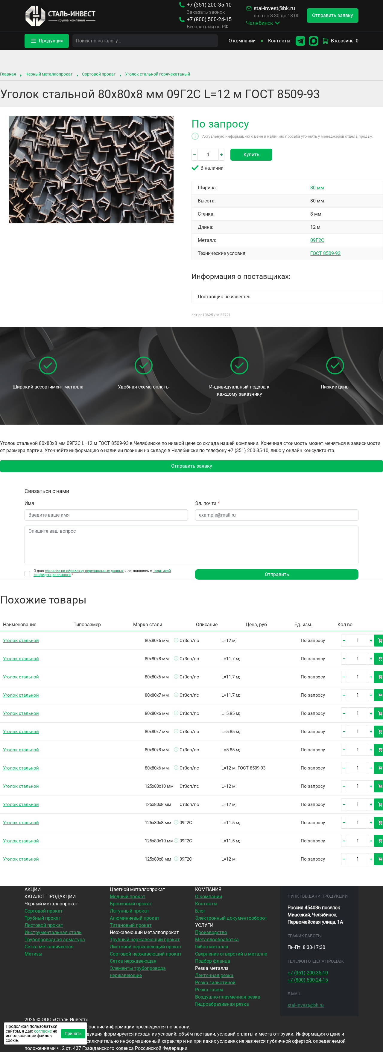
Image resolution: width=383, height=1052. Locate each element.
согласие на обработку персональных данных (84, 571)
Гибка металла (211, 947)
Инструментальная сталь (53, 932)
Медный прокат (127, 896)
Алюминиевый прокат (134, 918)
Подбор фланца (212, 961)
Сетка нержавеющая (133, 961)
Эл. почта (207, 503)
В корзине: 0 (344, 41)
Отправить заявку (191, 466)
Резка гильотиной (215, 982)
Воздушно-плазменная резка (227, 997)
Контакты (279, 41)
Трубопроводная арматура (55, 939)
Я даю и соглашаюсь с (102, 573)
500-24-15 (209, 19)
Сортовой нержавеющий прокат (146, 954)
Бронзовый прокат (131, 904)
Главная (8, 74)
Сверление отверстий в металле (231, 954)
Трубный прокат (43, 918)
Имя (29, 503)
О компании (242, 41)
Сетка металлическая (49, 947)
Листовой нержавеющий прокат (146, 947)
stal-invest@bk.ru (274, 8)
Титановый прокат (131, 925)
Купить (251, 154)
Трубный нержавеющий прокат (145, 939)
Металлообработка (217, 939)
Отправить (277, 574)
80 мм (317, 188)
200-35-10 (209, 5)
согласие (43, 1031)
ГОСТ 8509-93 (325, 253)
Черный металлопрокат (49, 74)
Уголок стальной (21, 640)
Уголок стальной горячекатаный (157, 74)
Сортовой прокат (99, 74)
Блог (200, 911)
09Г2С (317, 240)
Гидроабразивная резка (222, 1004)
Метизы (33, 954)
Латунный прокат (129, 911)
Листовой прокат (44, 925)
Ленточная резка (214, 975)
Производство (211, 932)
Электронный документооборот (231, 918)
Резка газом (209, 990)
